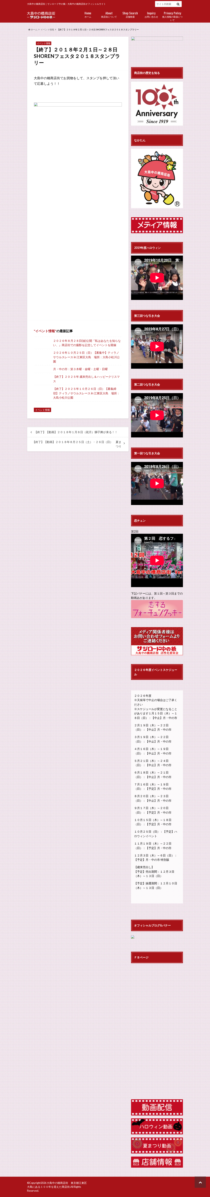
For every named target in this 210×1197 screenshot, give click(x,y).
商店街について (109, 14)
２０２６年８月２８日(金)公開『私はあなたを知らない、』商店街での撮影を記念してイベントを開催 (87, 343)
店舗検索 (130, 14)
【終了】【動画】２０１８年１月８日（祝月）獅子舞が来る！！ (76, 432)
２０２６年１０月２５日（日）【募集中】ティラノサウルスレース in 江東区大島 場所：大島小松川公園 (86, 357)
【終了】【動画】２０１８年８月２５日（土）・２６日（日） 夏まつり (76, 444)
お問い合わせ (151, 14)
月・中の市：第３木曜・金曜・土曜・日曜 (80, 369)
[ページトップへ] (200, 1182)
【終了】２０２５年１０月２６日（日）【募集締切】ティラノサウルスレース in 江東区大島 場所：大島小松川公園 (86, 393)
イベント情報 (45, 331)
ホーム (87, 14)
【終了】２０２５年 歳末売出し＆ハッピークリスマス (86, 379)
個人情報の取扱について (172, 16)
